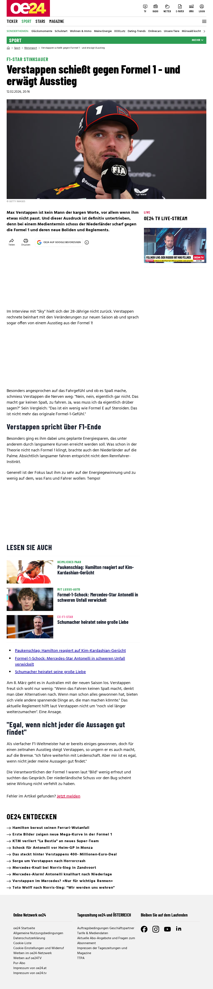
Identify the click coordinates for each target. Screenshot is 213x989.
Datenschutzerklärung (29, 938)
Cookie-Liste (22, 943)
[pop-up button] (193, 256)
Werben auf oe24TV (27, 958)
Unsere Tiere (171, 31)
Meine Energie (103, 31)
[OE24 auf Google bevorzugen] (86, 242)
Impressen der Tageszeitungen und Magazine (102, 951)
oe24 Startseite (24, 928)
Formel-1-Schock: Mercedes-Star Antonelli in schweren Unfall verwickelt (70, 661)
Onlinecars (154, 31)
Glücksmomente (41, 31)
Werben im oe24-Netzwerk (32, 953)
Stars (40, 21)
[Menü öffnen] (204, 21)
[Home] (8, 48)
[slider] (164, 256)
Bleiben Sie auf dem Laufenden (164, 914)
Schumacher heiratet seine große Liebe (50, 672)
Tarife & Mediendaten (92, 933)
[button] (150, 256)
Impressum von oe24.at (30, 968)
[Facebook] (144, 929)
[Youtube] (167, 929)
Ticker (12, 21)
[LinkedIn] (179, 929)
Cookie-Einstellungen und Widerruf (38, 948)
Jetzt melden (68, 796)
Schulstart (61, 31)
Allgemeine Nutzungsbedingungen (38, 933)
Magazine (56, 21)
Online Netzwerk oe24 (29, 914)
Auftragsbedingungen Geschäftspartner (105, 928)
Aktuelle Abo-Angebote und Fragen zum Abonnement (106, 941)
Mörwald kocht (191, 31)
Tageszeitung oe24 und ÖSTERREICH (104, 914)
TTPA (80, 958)
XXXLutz (119, 31)
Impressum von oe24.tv (30, 973)
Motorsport (30, 48)
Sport (26, 21)
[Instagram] (155, 929)
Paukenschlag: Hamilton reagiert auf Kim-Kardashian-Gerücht (70, 650)
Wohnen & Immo (81, 31)
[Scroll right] (204, 31)
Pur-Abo (19, 963)
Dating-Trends (137, 31)
